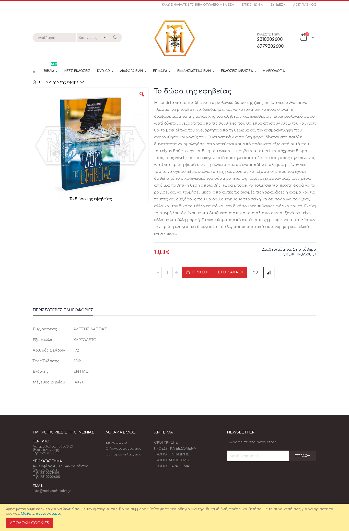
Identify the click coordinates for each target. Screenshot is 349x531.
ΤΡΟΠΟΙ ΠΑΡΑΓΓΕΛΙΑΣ (172, 466)
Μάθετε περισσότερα (40, 513)
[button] (141, 98)
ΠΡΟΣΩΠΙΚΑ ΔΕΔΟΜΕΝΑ (175, 448)
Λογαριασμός (304, 4)
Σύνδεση (278, 4)
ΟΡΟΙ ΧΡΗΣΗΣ (166, 442)
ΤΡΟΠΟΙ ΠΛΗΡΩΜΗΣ (171, 454)
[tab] (67, 311)
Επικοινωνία (252, 4)
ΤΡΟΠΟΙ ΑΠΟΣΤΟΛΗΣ (172, 460)
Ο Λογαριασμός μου (123, 448)
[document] (175, 517)
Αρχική (35, 82)
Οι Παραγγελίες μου (123, 454)
